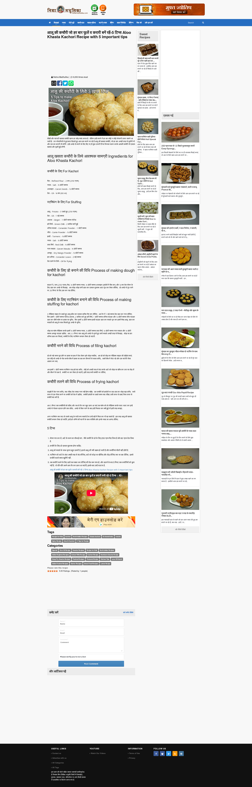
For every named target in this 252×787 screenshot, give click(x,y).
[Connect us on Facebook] (156, 753)
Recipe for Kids (57, 536)
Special (54, 550)
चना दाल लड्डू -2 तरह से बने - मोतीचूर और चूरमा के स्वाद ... (179, 311)
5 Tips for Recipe (83, 541)
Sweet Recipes (145, 35)
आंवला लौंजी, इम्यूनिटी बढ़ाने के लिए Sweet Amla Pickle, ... (148, 257)
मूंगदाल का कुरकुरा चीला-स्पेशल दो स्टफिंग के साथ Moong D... (179, 352)
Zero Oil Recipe (65, 550)
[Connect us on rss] (174, 753)
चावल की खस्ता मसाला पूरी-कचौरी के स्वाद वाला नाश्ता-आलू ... (178, 432)
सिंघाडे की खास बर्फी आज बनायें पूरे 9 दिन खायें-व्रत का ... (148, 59)
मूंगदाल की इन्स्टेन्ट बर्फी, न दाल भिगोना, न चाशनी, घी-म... (179, 229)
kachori (67, 536)
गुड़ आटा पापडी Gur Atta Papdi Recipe (177, 392)
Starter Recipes (76, 563)
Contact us (56, 753)
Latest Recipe (105, 563)
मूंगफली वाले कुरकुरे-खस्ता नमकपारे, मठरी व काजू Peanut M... (179, 188)
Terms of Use (134, 753)
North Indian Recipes (80, 536)
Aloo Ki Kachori (69, 541)
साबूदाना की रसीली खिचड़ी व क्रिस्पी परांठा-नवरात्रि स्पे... (177, 473)
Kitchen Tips (105, 559)
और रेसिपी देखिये (148, 276)
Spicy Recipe (56, 541)
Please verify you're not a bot (73, 657)
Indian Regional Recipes (60, 555)
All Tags (55, 767)
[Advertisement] (91, 57)
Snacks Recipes (78, 550)
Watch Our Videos (98, 753)
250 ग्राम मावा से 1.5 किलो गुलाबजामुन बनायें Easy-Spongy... (177, 147)
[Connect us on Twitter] (168, 753)
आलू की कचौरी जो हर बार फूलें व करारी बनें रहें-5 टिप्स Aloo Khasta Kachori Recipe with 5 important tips (91, 469)
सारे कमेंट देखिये (128, 612)
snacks (118, 536)
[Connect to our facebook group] (162, 753)
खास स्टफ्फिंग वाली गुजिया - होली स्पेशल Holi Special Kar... (147, 139)
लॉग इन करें (149, 22)
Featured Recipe (92, 559)
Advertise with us (59, 758)
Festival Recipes (78, 559)
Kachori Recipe (92, 555)
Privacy (132, 758)
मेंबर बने (139, 22)
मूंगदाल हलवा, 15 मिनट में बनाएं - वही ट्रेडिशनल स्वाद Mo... (148, 98)
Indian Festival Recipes (60, 563)
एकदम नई (168, 115)
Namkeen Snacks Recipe (109, 555)
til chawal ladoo (108, 536)
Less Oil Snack (117, 559)
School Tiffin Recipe (78, 555)
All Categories (58, 762)
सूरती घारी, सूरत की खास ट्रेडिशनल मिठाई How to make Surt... (147, 219)
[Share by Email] (53, 83)
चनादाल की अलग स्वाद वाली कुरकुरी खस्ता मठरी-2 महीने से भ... (179, 270)
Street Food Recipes (91, 563)
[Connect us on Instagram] (181, 753)
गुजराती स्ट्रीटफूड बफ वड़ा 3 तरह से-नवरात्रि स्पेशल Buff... (178, 514)
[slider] (52, 571)
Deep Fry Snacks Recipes (61, 559)
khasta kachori (95, 536)
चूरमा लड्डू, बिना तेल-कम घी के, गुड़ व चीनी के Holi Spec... (147, 181)
